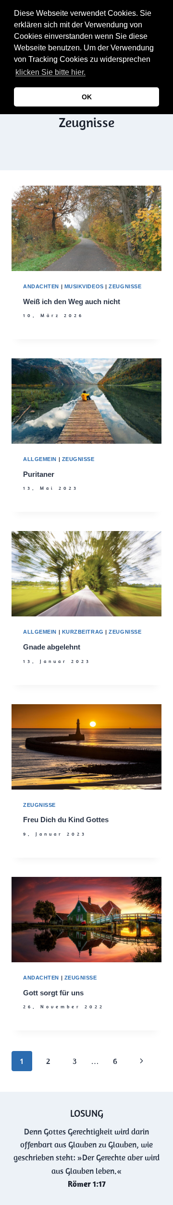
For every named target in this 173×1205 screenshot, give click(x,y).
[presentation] (86, 228)
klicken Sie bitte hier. (50, 72)
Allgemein (40, 459)
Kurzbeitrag (83, 632)
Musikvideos (84, 286)
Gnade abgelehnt (51, 647)
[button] (90, 73)
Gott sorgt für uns (53, 993)
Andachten (41, 286)
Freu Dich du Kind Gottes (66, 819)
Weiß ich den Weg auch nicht (71, 301)
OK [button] (87, 97)
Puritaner (38, 474)
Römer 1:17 (87, 1184)
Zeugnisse (125, 286)
